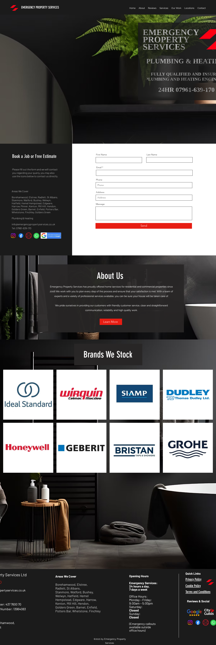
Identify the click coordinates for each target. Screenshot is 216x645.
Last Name (152, 154)
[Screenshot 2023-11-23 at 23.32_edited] (36, 235)
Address (100, 192)
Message (100, 204)
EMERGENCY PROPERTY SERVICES (40, 7)
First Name (101, 154)
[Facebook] (21, 235)
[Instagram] (13, 235)
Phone (99, 180)
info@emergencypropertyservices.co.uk (33, 224)
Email (99, 167)
